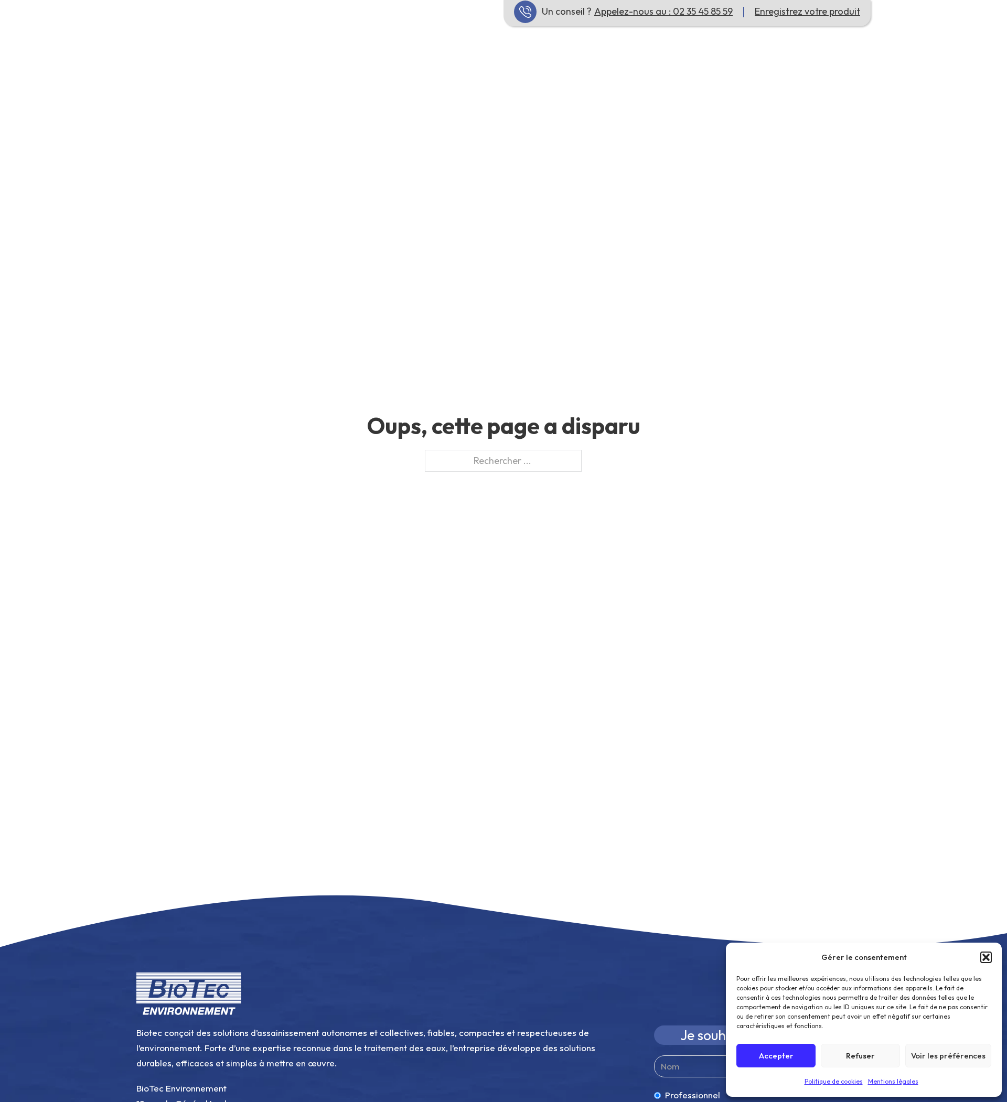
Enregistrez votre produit (807, 11)
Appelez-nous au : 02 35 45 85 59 (663, 11)
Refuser (860, 1056)
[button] (986, 957)
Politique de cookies (834, 1081)
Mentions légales (893, 1081)
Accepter (776, 1056)
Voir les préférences (948, 1056)
